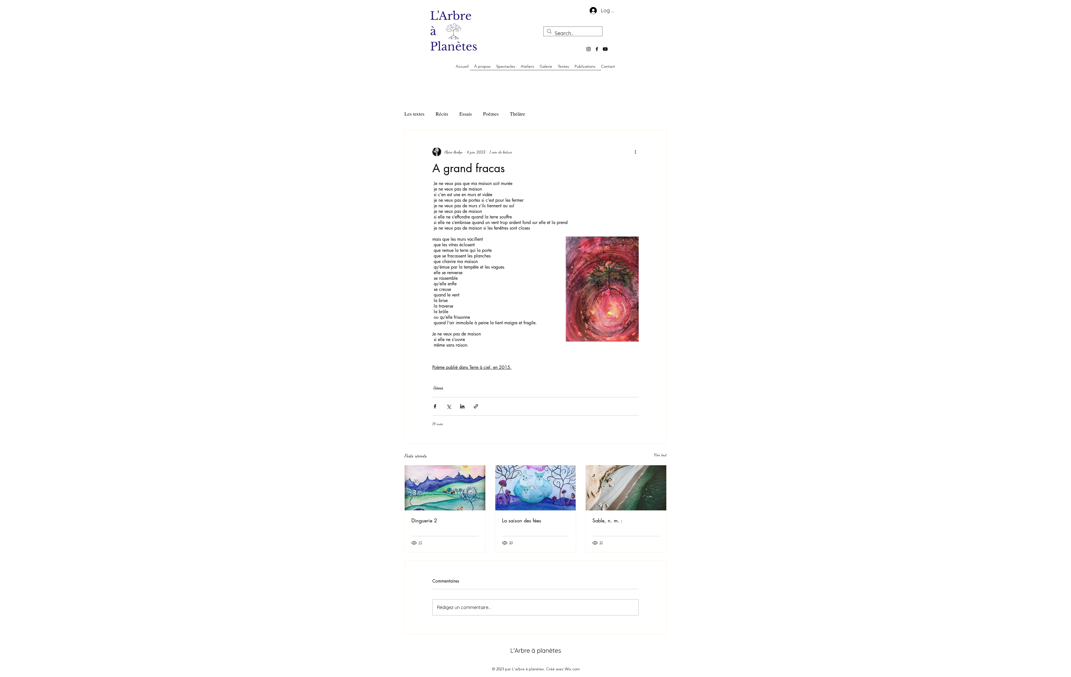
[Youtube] (605, 49)
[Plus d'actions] (635, 151)
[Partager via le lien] (476, 406)
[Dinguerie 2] (445, 487)
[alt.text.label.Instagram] (588, 49)
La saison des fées (521, 520)
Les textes (414, 114)
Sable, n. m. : (607, 520)
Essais (465, 114)
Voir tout (660, 454)
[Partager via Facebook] (435, 406)
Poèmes (491, 114)
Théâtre (517, 114)
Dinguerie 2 (424, 520)
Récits (442, 114)
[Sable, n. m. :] (626, 487)
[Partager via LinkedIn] (462, 406)
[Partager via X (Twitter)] (448, 406)
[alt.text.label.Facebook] (597, 49)
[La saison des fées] (535, 487)
